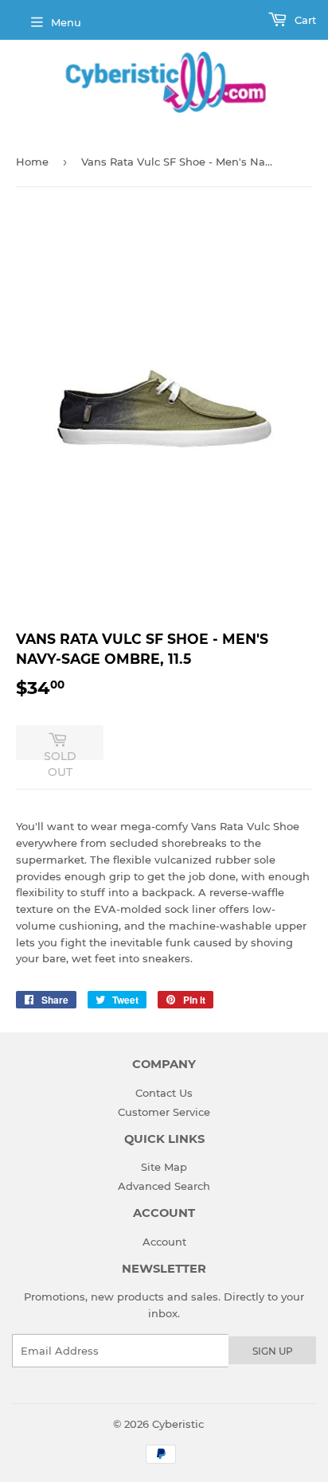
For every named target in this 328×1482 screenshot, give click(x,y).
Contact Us (164, 1092)
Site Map (164, 1166)
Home (32, 161)
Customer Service (164, 1112)
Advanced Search (164, 1186)
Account (164, 1241)
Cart (303, 20)
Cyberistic (178, 1424)
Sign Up (272, 1351)
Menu (66, 22)
